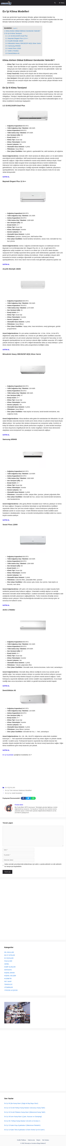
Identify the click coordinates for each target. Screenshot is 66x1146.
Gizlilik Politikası (21, 1140)
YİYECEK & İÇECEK (11, 990)
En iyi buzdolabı (8, 755)
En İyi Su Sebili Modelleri (13, 793)
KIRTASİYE (8, 970)
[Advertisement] (32, 770)
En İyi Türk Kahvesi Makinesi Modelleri (18, 790)
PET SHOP (8, 981)
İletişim (38, 1140)
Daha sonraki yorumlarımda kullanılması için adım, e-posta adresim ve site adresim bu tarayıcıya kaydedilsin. (32, 865)
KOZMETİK (8, 978)
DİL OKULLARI (9, 952)
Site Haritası (45, 1140)
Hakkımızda (31, 1140)
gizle (15, 28)
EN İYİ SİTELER (9, 955)
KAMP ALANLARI (10, 967)
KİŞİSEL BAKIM (9, 973)
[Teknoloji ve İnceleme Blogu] (6, 3)
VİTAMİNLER (8, 987)
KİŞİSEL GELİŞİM (10, 975)
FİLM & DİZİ (8, 961)
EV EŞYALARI (10, 787)
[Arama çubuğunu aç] (55, 3)
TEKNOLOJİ (8, 984)
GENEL (6, 964)
